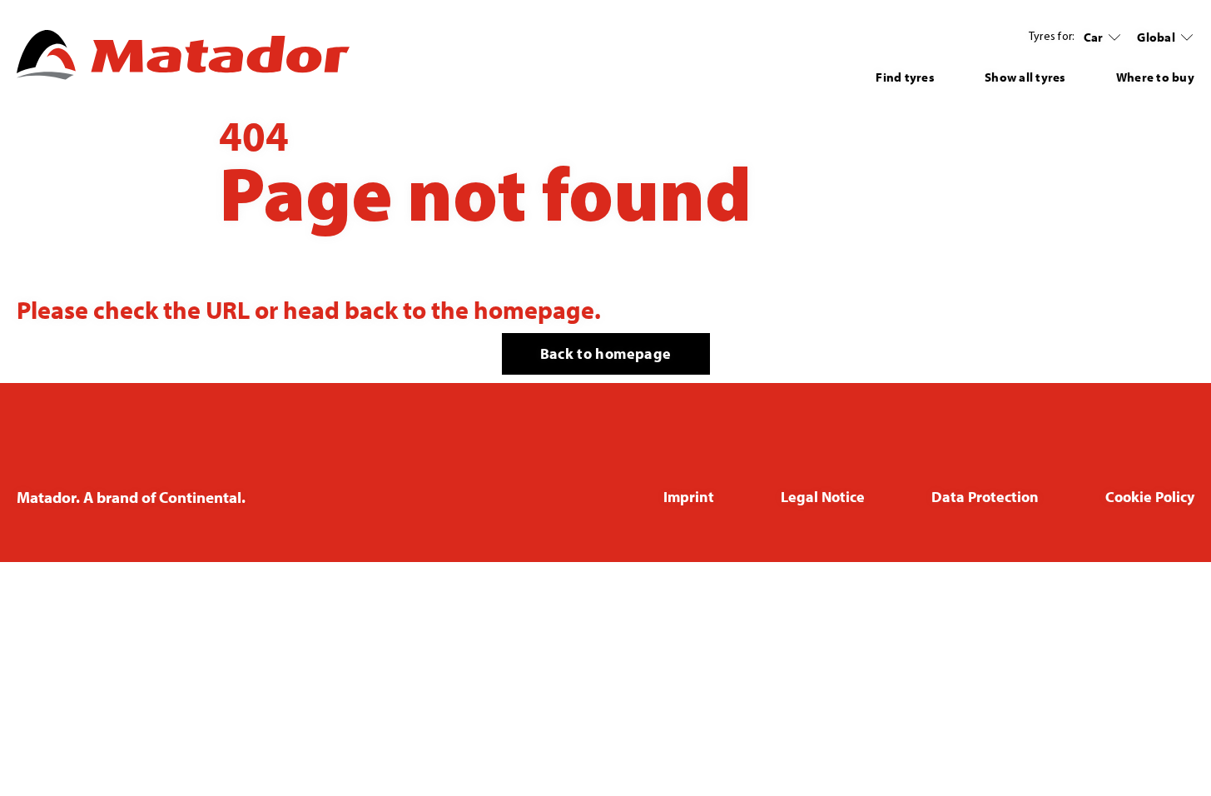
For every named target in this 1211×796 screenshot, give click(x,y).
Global (1156, 37)
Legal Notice (823, 496)
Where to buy (1155, 77)
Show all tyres (1025, 77)
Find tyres (905, 77)
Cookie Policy (1149, 496)
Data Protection (985, 496)
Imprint (688, 496)
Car (1094, 37)
